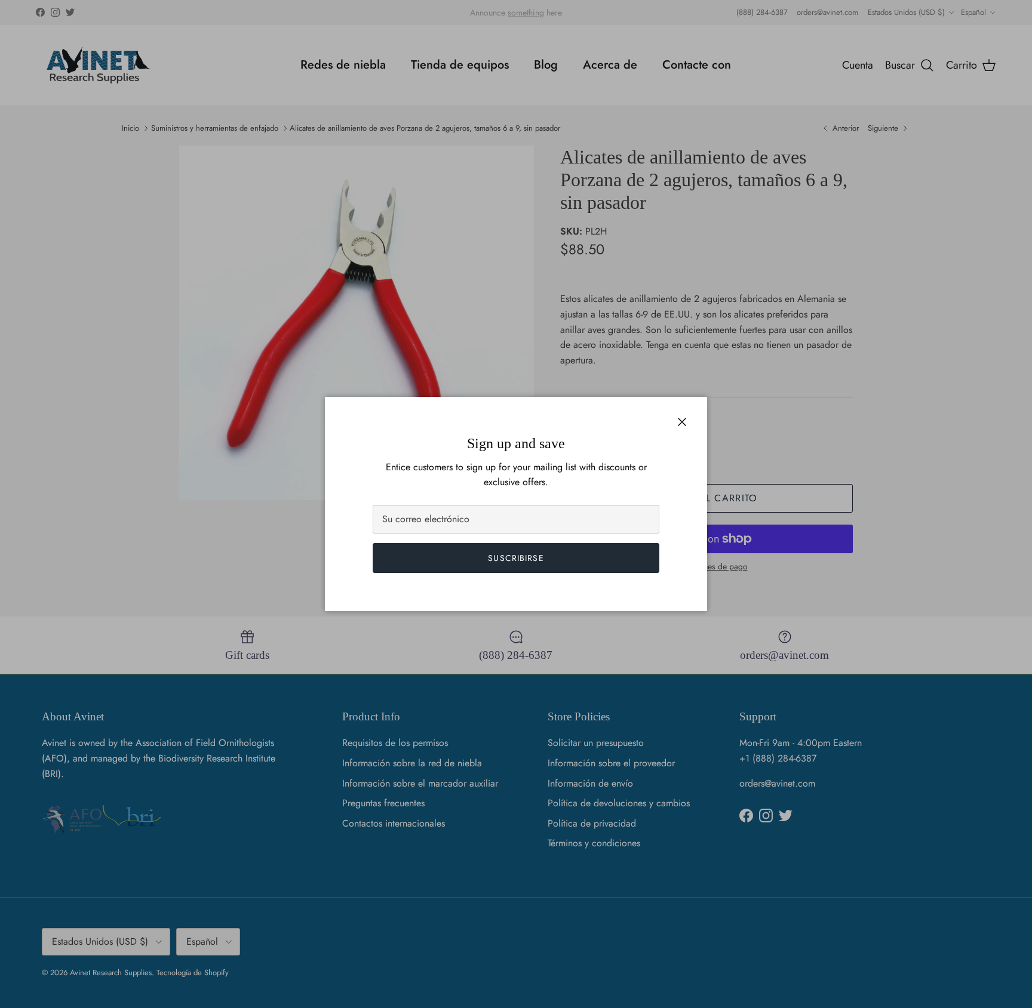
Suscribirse (515, 558)
